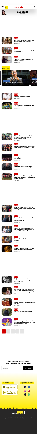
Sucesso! (16, 38)
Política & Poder (6, 80)
